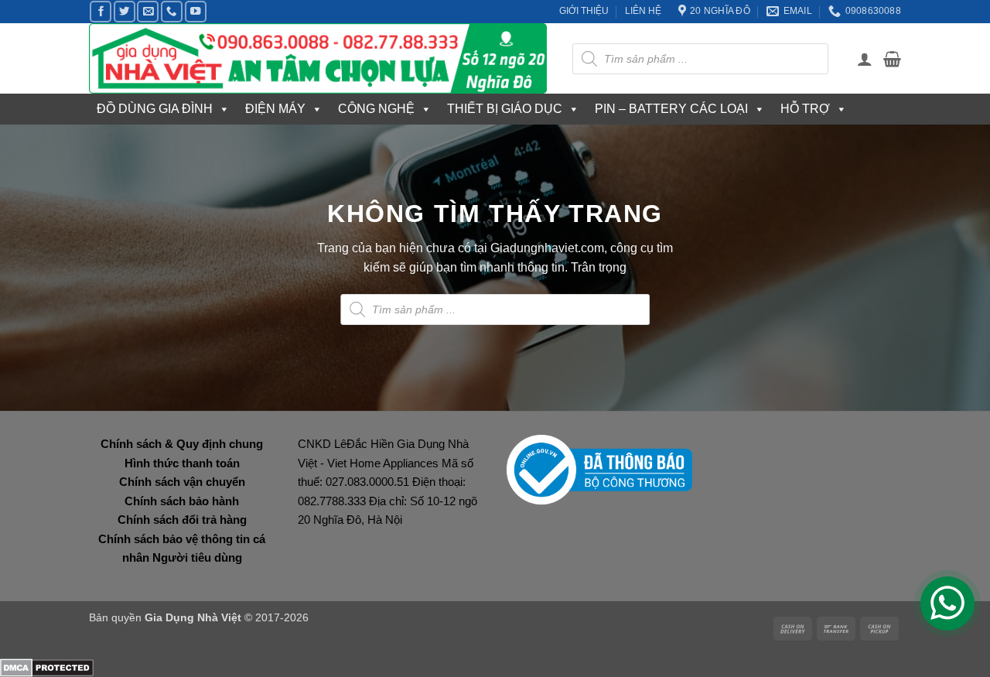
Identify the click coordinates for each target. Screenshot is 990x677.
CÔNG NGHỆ (376, 108)
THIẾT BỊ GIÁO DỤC (504, 108)
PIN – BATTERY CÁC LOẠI (671, 108)
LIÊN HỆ (643, 10)
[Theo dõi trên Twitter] (124, 11)
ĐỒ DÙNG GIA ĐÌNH (155, 108)
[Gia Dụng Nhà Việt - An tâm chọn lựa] (319, 58)
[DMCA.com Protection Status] (47, 666)
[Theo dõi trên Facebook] (100, 11)
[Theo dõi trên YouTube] (196, 11)
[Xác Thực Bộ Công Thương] (599, 469)
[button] (864, 59)
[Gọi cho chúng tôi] (172, 11)
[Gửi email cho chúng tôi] (148, 11)
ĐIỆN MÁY (275, 108)
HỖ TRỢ (805, 108)
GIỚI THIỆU (584, 10)
